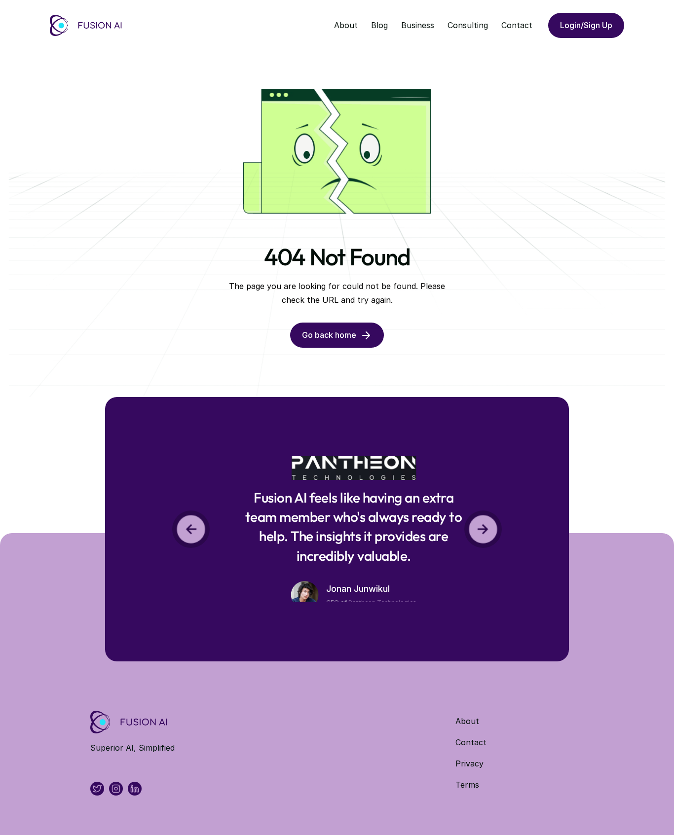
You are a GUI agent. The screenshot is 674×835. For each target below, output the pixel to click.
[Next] (483, 529)
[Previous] (191, 529)
